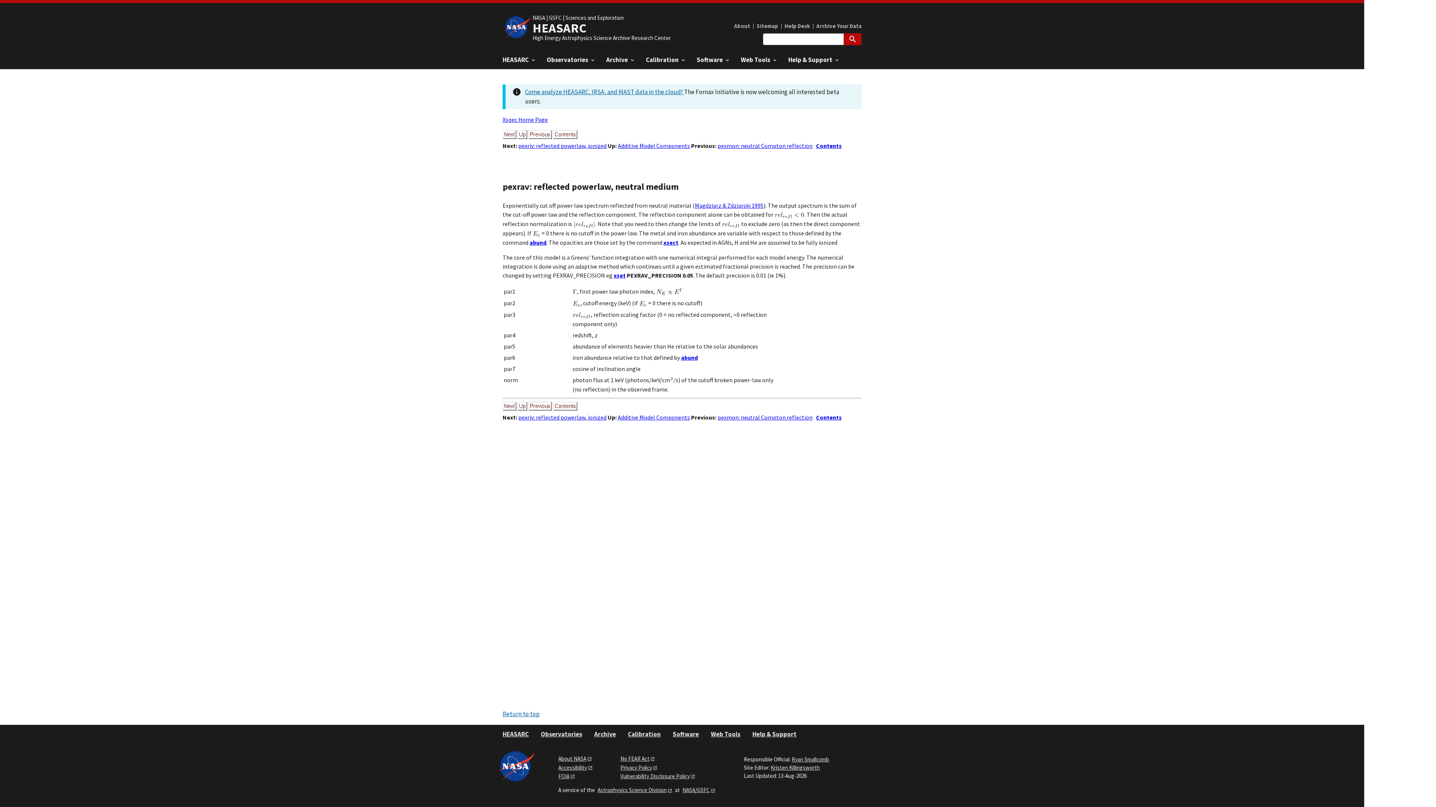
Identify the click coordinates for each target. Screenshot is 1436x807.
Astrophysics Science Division (632, 790)
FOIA (564, 776)
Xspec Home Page (525, 119)
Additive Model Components (654, 145)
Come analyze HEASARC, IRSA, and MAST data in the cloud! (604, 92)
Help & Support (774, 734)
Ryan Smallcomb (810, 759)
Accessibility (572, 767)
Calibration (644, 734)
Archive (605, 734)
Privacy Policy (636, 767)
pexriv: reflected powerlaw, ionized (562, 145)
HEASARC (516, 734)
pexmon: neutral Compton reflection (765, 145)
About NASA (572, 758)
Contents (829, 145)
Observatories (561, 734)
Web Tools (725, 734)
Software (686, 734)
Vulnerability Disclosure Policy (655, 776)
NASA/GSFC (696, 790)
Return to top (521, 714)
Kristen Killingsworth (795, 767)
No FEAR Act (635, 758)
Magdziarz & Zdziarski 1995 (729, 205)
